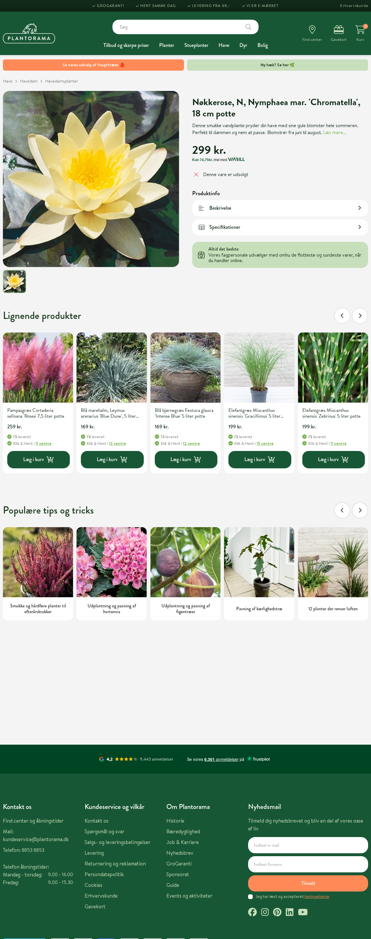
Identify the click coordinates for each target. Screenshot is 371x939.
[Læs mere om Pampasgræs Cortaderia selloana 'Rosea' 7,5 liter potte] (38, 368)
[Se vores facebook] (252, 913)
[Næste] (360, 316)
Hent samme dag (158, 5)
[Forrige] (342, 316)
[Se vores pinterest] (277, 913)
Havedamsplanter (61, 81)
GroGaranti (110, 5)
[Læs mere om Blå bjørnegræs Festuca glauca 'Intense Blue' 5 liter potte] (185, 368)
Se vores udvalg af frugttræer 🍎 (93, 65)
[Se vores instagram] (265, 913)
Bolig (262, 45)
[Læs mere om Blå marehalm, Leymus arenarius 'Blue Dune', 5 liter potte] (112, 368)
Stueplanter (196, 45)
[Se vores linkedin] (289, 913)
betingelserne (317, 896)
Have (224, 45)
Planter (166, 45)
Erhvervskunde (354, 5)
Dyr (243, 45)
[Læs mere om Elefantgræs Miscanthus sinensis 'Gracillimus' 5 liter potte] (259, 368)
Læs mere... (335, 132)
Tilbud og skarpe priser (126, 45)
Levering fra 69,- (211, 5)
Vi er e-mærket (263, 5)
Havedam (29, 81)
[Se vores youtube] (303, 913)
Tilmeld (308, 883)
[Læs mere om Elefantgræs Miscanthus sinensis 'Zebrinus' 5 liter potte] (333, 368)
